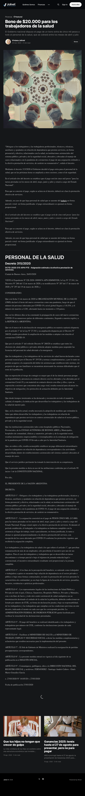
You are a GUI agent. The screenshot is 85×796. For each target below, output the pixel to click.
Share (76, 41)
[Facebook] (43, 779)
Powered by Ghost (75, 780)
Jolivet (5, 780)
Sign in (64, 5)
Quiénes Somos (28, 5)
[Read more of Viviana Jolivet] (8, 42)
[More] (48, 4)
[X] (39, 779)
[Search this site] (58, 4)
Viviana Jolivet (18, 40)
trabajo (64, 200)
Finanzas (41, 5)
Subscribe (76, 5)
